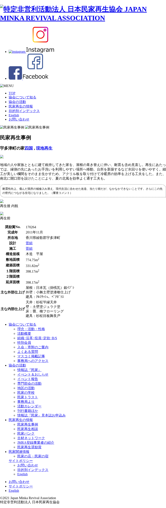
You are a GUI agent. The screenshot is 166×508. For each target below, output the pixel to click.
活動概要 (24, 333)
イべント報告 (27, 379)
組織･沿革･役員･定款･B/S (37, 338)
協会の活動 (17, 102)
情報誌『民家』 (29, 370)
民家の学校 (26, 392)
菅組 (29, 243)
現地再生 (44, 148)
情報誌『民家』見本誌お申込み (41, 415)
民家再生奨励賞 (29, 447)
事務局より (26, 402)
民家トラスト (27, 397)
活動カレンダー (29, 406)
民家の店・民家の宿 (32, 456)
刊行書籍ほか (27, 411)
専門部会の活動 (29, 383)
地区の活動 (26, 388)
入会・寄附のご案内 (32, 347)
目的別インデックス (24, 111)
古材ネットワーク (31, 438)
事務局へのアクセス (32, 361)
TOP (12, 93)
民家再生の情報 (21, 106)
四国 (29, 148)
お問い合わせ (19, 119)
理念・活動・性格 (31, 329)
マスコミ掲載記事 (31, 356)
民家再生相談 (27, 429)
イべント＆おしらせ (32, 374)
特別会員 (24, 342)
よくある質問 (27, 352)
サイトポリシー (21, 461)
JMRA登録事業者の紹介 (35, 442)
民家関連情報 (19, 451)
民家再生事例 (27, 424)
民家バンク (26, 433)
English (14, 115)
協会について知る (22, 97)
